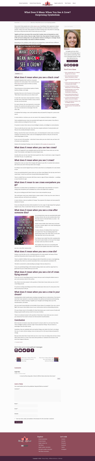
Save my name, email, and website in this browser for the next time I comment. (35, 418)
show (21, 73)
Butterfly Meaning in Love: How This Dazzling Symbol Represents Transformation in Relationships (72, 91)
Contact (63, 439)
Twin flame (41, 445)
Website (16, 413)
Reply (59, 378)
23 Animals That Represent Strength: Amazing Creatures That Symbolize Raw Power (72, 106)
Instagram (63, 449)
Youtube (63, 441)
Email (16, 408)
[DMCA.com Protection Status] (25, 445)
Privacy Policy (45, 458)
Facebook (63, 445)
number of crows (47, 144)
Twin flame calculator (43, 451)
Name (16, 403)
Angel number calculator (44, 447)
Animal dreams (42, 441)
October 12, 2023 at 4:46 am (20, 373)
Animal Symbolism (42, 439)
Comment (17, 389)
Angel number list (42, 443)
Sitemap (60, 458)
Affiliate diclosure (53, 458)
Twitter (63, 447)
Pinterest (63, 443)
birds (19, 83)
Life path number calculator (45, 449)
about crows (37, 26)
